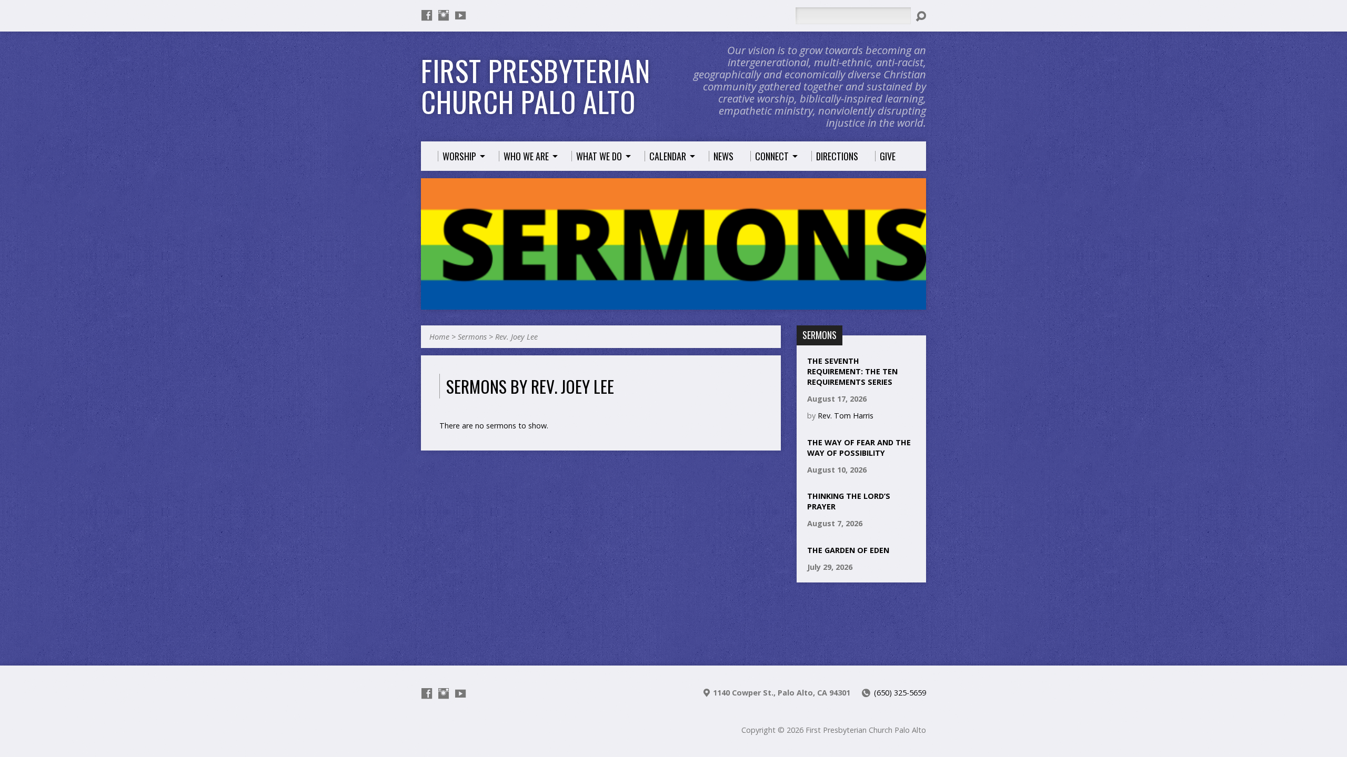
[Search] (921, 16)
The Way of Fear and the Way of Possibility (859, 447)
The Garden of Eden (848, 550)
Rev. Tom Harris (845, 416)
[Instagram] (443, 15)
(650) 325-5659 (900, 693)
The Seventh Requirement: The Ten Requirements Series (852, 371)
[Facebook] (426, 15)
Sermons (472, 337)
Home (439, 337)
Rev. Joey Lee (516, 337)
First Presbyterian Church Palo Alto (535, 85)
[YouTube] (460, 15)
